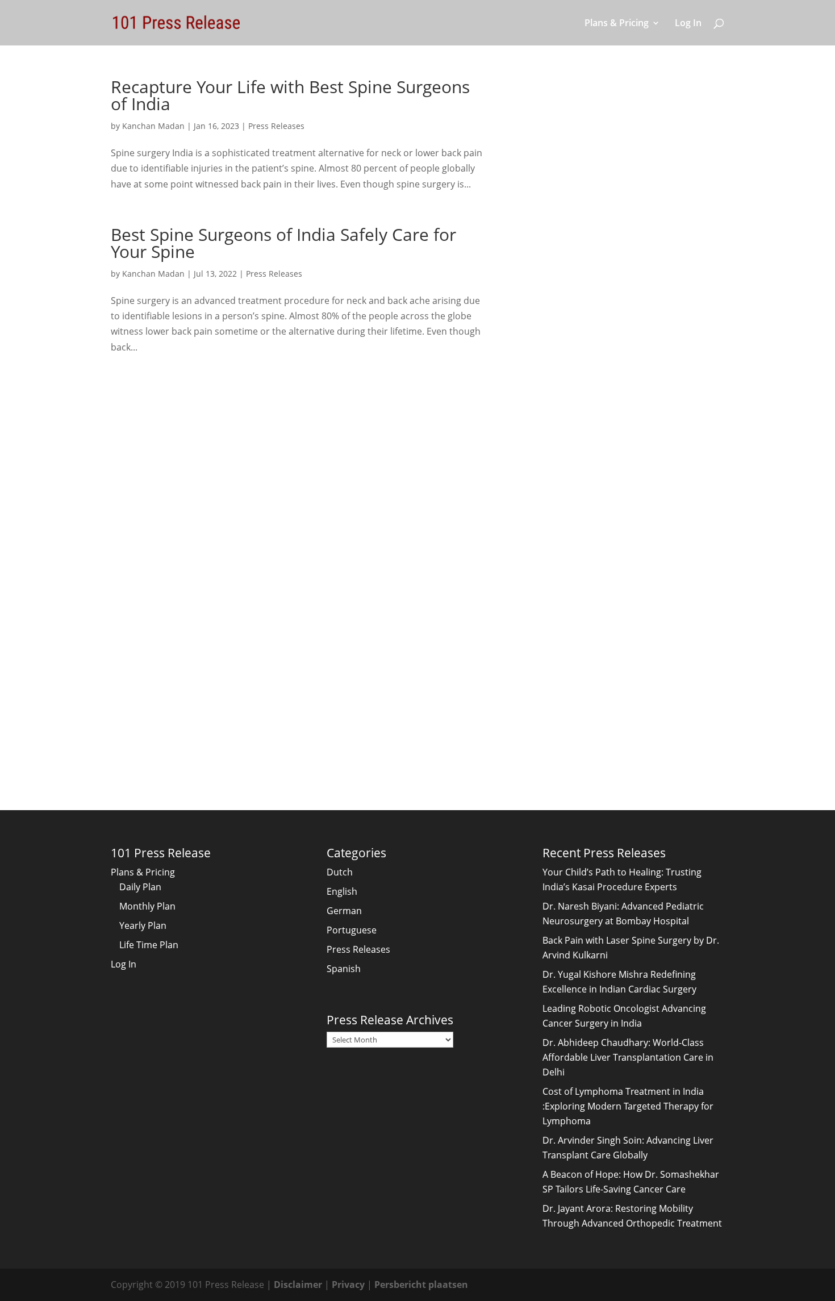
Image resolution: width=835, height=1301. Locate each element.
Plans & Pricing (616, 24)
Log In (688, 24)
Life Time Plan (148, 945)
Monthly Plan (147, 906)
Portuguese (352, 930)
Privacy (348, 1284)
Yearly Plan (142, 925)
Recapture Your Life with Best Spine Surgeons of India (290, 95)
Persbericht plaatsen (421, 1284)
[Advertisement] (613, 248)
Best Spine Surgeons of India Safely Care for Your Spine (283, 243)
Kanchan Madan (153, 125)
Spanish (344, 968)
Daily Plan (140, 887)
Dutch (340, 872)
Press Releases (276, 125)
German (344, 910)
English (342, 891)
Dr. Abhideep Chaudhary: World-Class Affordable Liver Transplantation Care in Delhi (627, 1057)
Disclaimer (298, 1284)
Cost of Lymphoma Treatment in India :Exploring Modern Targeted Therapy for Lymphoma (627, 1106)
